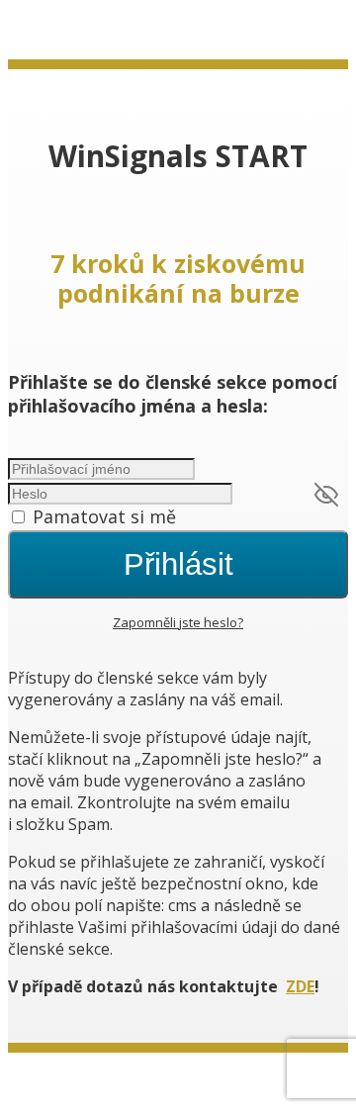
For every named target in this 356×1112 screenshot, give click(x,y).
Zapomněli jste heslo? (178, 622)
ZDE (300, 986)
